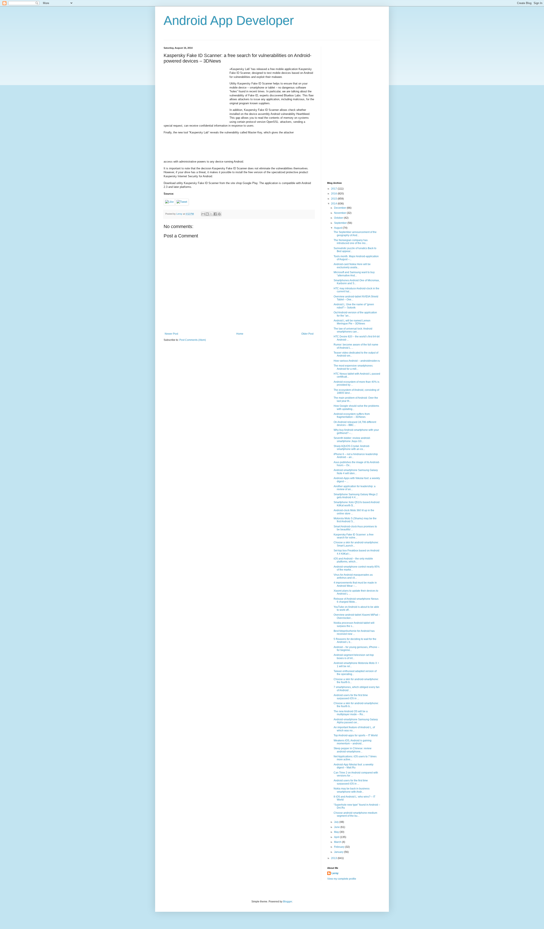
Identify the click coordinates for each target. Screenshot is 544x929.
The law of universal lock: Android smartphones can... (353, 330)
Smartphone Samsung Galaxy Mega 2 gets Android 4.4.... (356, 496)
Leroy (335, 873)
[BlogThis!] (207, 214)
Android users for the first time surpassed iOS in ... (351, 697)
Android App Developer (229, 20)
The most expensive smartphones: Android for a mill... (353, 367)
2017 (334, 188)
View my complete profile (341, 878)
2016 (334, 193)
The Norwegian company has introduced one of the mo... (351, 242)
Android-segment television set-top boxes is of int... (354, 656)
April (337, 837)
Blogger (287, 901)
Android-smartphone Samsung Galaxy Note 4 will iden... (356, 472)
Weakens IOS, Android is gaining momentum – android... (352, 742)
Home (239, 333)
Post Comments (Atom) (192, 339)
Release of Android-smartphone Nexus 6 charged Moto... (356, 600)
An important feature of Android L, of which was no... (354, 729)
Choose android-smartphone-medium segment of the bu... (355, 814)
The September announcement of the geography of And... (355, 234)
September (340, 222)
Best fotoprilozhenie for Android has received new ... (354, 632)
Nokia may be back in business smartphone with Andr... (352, 790)
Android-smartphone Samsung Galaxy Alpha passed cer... (356, 721)
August (338, 227)
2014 (334, 203)
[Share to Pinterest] (219, 214)
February (339, 846)
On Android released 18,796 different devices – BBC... (355, 424)
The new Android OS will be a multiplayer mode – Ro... (351, 713)
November (340, 212)
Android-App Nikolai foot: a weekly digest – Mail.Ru (353, 766)
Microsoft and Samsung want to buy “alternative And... (354, 274)
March (338, 842)
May (337, 832)
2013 (334, 858)
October (339, 217)
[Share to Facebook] (215, 214)
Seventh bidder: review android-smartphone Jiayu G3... (352, 439)
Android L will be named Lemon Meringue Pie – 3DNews (352, 322)
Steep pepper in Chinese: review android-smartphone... (352, 750)
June (337, 827)
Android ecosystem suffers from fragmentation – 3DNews (352, 415)
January (339, 852)
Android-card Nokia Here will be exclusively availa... (352, 266)
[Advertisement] (195, 93)
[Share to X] (211, 214)
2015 (334, 198)
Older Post (307, 333)
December (340, 207)
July (336, 822)
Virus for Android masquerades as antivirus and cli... (353, 576)
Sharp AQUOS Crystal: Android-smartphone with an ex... (352, 448)
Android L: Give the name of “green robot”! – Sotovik (354, 306)
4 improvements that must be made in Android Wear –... (355, 584)
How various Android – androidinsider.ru (357, 360)
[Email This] (203, 214)
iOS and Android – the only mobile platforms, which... (353, 560)
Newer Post (171, 333)
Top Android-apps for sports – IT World (356, 735)
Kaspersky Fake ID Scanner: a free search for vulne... (354, 536)
